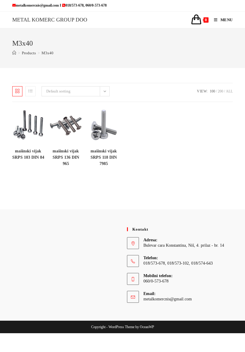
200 (220, 91)
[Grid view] (17, 91)
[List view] (30, 91)
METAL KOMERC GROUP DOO (49, 20)
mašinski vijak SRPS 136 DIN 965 (66, 157)
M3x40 (47, 53)
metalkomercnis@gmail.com (167, 299)
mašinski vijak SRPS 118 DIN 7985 (104, 157)
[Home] (14, 53)
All (229, 91)
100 (212, 91)
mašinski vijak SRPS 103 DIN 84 (28, 154)
